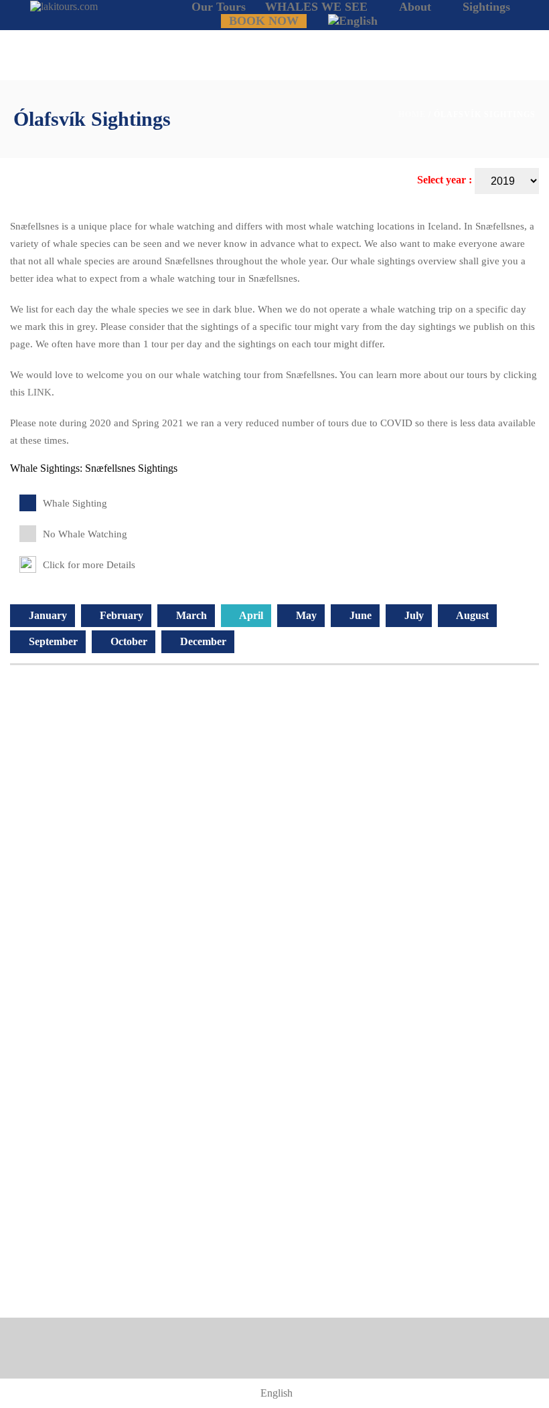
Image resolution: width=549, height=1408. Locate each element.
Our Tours (218, 6)
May (305, 615)
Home (412, 114)
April (250, 615)
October (127, 641)
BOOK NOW (264, 20)
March (190, 615)
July (413, 615)
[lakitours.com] (64, 5)
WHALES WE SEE (316, 6)
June (359, 615)
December (201, 641)
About (415, 6)
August (471, 615)
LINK (39, 392)
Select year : (446, 179)
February (120, 615)
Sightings (486, 6)
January (46, 615)
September (52, 641)
